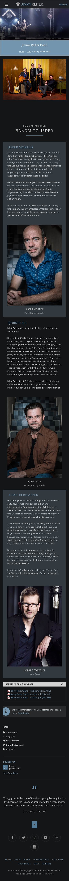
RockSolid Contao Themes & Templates (35, 873)
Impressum (13, 870)
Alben (27, 859)
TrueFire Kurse (41, 859)
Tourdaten (9, 762)
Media (17, 859)
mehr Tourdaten (10, 773)
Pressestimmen (12, 740)
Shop (36, 864)
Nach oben (34, 824)
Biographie (10, 736)
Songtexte (10, 749)
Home (21, 51)
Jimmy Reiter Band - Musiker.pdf (31, 697)
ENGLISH (63, 4)
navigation (6, 4)
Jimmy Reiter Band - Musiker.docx (31, 690)
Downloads (23, 713)
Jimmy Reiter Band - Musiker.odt (30, 694)
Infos (29, 51)
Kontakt (47, 864)
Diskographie (11, 732)
